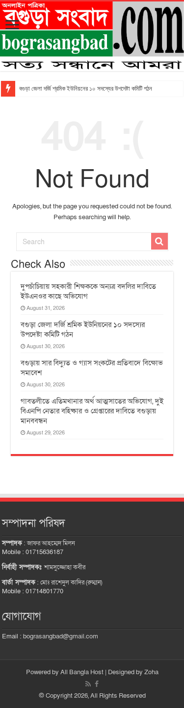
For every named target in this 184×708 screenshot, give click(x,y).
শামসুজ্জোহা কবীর (64, 567)
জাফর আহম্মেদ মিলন (51, 543)
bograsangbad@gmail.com (60, 636)
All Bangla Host (82, 672)
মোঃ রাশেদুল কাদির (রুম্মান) (71, 582)
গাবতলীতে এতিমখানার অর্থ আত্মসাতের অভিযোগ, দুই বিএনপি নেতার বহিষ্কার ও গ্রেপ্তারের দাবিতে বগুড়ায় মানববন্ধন (92, 411)
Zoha (151, 672)
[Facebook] (97, 684)
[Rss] (88, 684)
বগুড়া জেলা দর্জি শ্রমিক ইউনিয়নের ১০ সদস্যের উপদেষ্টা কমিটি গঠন (85, 88)
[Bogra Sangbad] (92, 36)
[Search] (159, 241)
